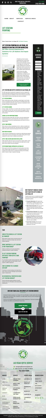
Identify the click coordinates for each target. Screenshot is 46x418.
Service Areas (8, 41)
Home (3, 41)
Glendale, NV (28, 402)
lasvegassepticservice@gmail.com (24, 366)
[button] (2, 2)
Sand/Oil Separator (38, 177)
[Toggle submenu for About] (14, 18)
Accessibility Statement (6, 403)
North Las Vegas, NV (27, 383)
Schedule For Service (23, 305)
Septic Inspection (38, 172)
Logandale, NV (27, 398)
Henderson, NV (27, 387)
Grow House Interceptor (38, 166)
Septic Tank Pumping (38, 145)
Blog (3, 396)
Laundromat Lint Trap (38, 158)
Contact (4, 392)
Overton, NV (27, 394)
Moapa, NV (27, 391)
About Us (4, 382)
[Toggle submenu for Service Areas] (36, 18)
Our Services (6, 385)
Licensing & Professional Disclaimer (6, 408)
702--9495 (24, 371)
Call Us (23, 311)
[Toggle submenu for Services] (23, 18)
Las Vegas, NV (15, 41)
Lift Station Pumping (38, 152)
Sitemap (4, 399)
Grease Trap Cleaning (38, 139)
